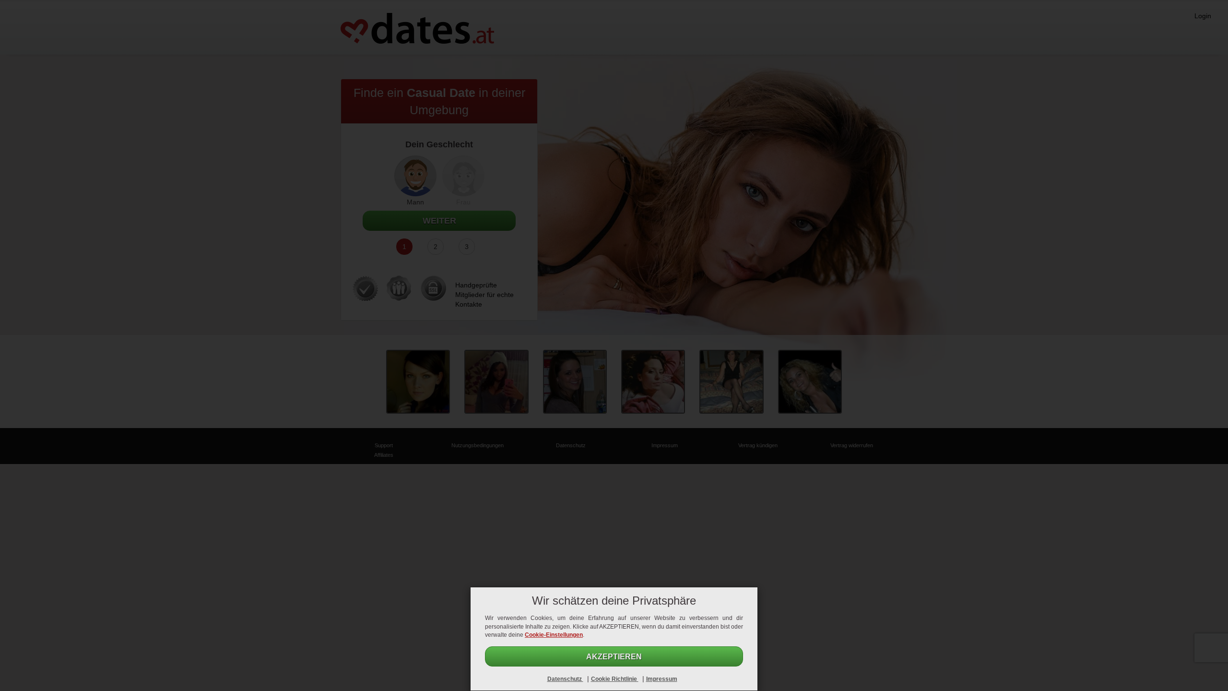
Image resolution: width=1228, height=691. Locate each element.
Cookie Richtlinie (614, 679)
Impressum (661, 679)
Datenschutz (565, 679)
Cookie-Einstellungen (554, 634)
